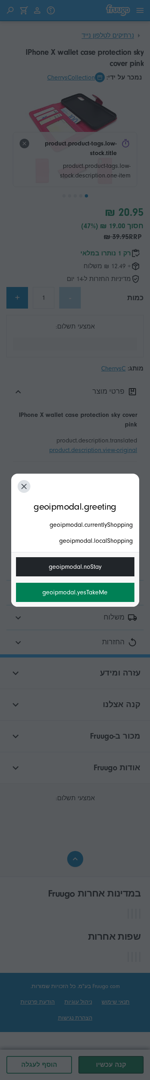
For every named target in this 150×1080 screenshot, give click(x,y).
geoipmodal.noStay (75, 566)
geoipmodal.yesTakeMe (75, 592)
